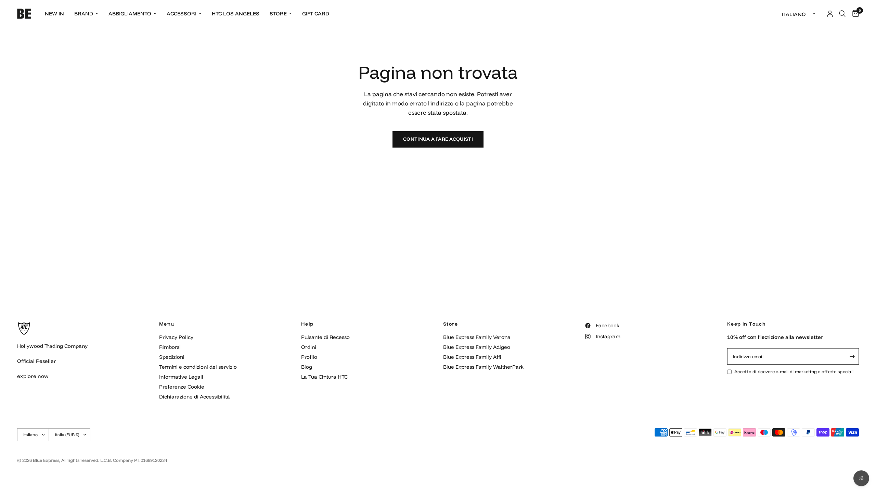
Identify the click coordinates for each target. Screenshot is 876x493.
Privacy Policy (176, 337)
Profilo (309, 357)
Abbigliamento (129, 13)
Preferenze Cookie (181, 386)
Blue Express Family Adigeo (476, 347)
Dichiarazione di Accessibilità (194, 396)
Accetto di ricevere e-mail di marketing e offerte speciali (793, 371)
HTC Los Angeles (235, 13)
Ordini (308, 347)
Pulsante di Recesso (325, 337)
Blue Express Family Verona (477, 337)
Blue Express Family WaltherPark (483, 367)
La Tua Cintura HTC (324, 377)
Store (278, 13)
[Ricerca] (842, 13)
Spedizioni (171, 357)
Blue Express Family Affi (472, 357)
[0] (854, 13)
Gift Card (315, 13)
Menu (167, 323)
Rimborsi (170, 347)
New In (54, 13)
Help (307, 323)
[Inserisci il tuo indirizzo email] (852, 356)
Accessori (181, 13)
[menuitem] (54, 13)
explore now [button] (33, 376)
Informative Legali (181, 377)
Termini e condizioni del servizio (198, 367)
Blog (306, 367)
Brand (83, 13)
